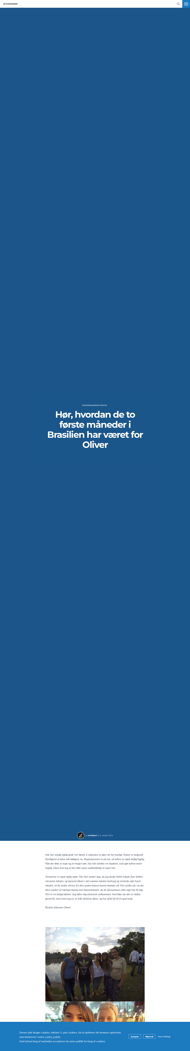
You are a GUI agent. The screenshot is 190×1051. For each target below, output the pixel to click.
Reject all (149, 1036)
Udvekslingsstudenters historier (94, 405)
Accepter (135, 1036)
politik (52, 1037)
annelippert (92, 835)
